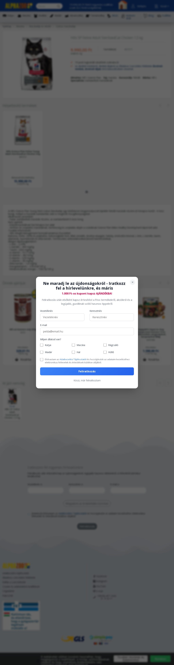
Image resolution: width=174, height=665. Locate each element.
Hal (78, 352)
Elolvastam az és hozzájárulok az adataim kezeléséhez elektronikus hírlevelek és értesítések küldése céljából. (87, 361)
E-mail (43, 325)
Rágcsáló (113, 345)
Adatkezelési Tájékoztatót (73, 359)
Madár (48, 352)
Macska (81, 345)
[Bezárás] (132, 282)
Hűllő (111, 352)
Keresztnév (96, 311)
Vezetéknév (46, 311)
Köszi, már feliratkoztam (87, 380)
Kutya (48, 345)
